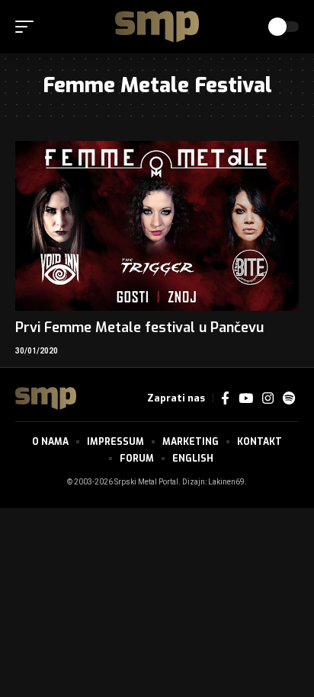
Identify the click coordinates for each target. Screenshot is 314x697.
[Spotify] (289, 399)
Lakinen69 (226, 482)
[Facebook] (225, 399)
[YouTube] (246, 399)
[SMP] (157, 27)
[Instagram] (267, 399)
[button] (28, 27)
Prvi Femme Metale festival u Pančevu (139, 327)
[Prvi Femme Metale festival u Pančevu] (157, 226)
